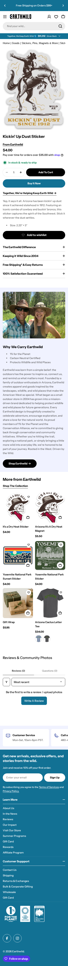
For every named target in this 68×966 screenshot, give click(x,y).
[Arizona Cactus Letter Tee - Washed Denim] (38, 638)
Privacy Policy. (11, 791)
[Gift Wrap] (18, 603)
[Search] (60, 26)
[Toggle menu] (5, 17)
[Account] (49, 17)
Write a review (34, 700)
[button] (5, 5)
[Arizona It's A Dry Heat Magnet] (50, 508)
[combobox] (34, 26)
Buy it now (34, 183)
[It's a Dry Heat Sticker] (18, 508)
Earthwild (18, 951)
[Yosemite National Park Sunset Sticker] (18, 555)
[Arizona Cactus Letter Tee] (50, 603)
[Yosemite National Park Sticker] (50, 555)
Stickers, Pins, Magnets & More (40, 43)
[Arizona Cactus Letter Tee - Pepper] (46, 638)
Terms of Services (49, 787)
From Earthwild (13, 144)
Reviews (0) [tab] (18, 670)
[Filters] (6, 682)
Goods (16, 43)
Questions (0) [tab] (49, 670)
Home (6, 43)
